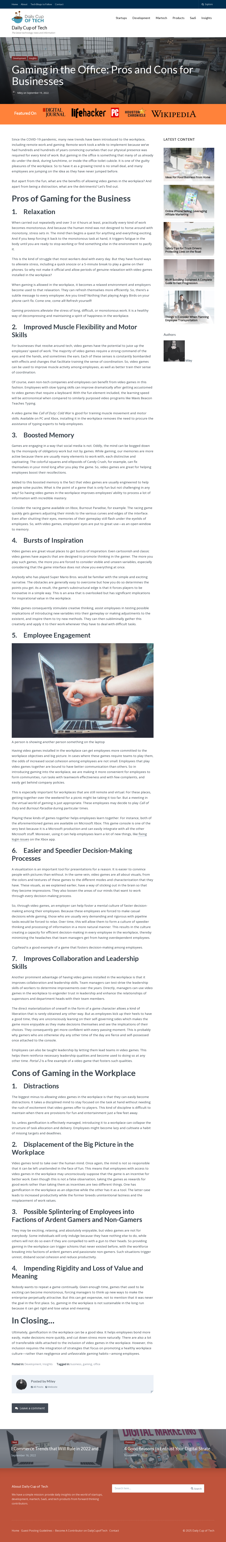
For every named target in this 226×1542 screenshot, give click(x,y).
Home (15, 4)
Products (178, 18)
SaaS (193, 18)
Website (52, 1386)
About (24, 4)
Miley (20, 92)
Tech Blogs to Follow (41, 4)
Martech (161, 18)
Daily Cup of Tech (29, 27)
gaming (87, 1364)
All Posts (38, 1386)
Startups (121, 18)
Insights (206, 18)
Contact (59, 4)
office (96, 1364)
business (75, 1364)
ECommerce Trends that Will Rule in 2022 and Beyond (62, 1448)
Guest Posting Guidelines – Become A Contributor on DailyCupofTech (64, 1530)
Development (141, 18)
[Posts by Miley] (21, 1385)
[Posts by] (14, 92)
